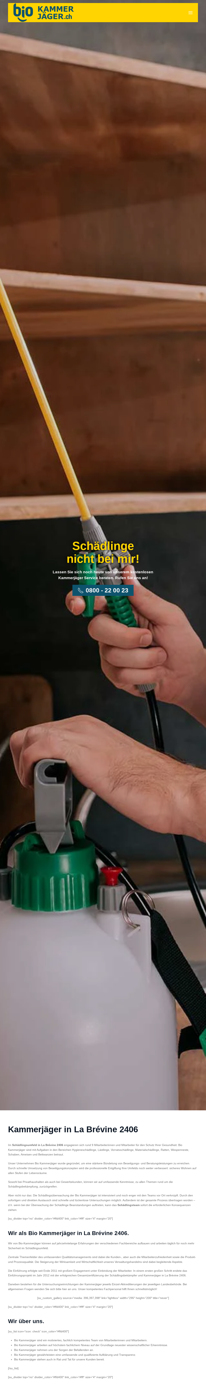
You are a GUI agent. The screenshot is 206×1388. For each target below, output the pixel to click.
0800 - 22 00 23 (107, 590)
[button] (190, 13)
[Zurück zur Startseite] (43, 12)
